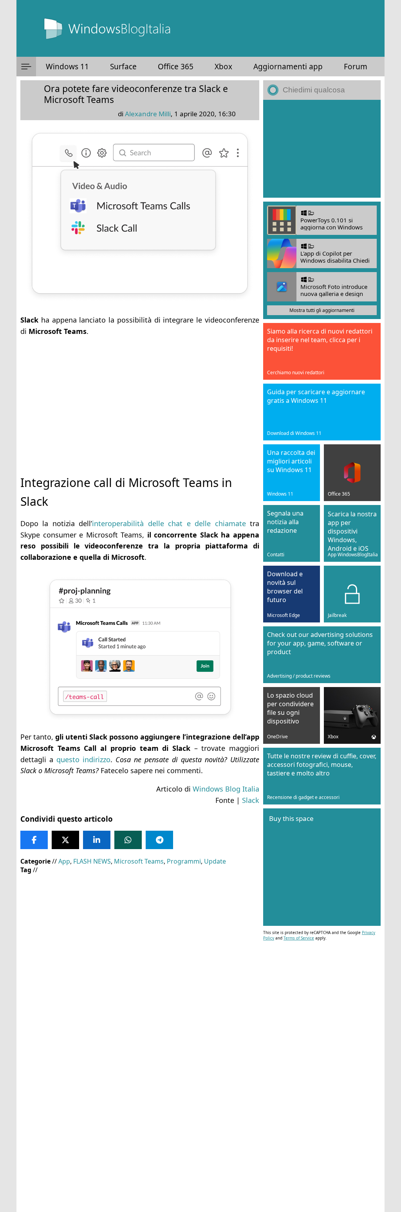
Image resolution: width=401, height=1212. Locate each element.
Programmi (184, 861)
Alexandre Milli (148, 113)
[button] (26, 66)
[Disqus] (139, 1106)
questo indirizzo (83, 759)
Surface (123, 66)
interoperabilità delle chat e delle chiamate (169, 523)
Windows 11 (67, 66)
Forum (355, 66)
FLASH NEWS (92, 861)
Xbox (223, 66)
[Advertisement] (139, 399)
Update (215, 861)
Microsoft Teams (139, 861)
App (64, 861)
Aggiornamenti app (288, 66)
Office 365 (175, 66)
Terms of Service (299, 938)
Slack (250, 800)
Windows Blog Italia (226, 789)
